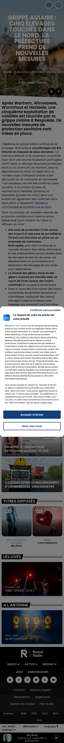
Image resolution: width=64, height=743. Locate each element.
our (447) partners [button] (20, 325)
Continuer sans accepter (45, 310)
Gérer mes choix (32, 426)
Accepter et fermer (32, 414)
